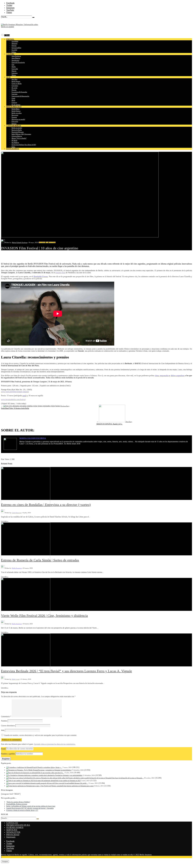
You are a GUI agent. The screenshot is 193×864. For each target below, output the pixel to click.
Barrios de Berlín (17, 130)
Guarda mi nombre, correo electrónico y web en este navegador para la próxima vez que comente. (40, 735)
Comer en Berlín (17, 83)
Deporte (14, 90)
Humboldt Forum (40, 277)
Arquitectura (15, 60)
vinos (157, 376)
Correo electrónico (8, 726)
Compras (14, 102)
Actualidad (15, 41)
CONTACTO (12, 823)
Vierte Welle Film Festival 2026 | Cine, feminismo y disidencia (44, 616)
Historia (14, 71)
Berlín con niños (17, 113)
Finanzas (14, 117)
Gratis (13, 98)
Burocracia (15, 115)
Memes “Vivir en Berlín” (19, 138)
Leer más (4, 521)
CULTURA (52, 242)
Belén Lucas (15, 679)
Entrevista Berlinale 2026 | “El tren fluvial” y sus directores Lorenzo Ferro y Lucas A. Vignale (66, 671)
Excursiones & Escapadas (19, 92)
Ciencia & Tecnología (18, 62)
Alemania (14, 43)
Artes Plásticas (16, 58)
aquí (24, 396)
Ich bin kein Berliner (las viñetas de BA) (24, 144)
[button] (2, 35)
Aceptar (5, 861)
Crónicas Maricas (17, 136)
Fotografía (15, 69)
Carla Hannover (17, 512)
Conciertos (15, 85)
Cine (13, 64)
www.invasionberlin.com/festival (13, 400)
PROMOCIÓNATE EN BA (18, 825)
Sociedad (14, 50)
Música (14, 75)
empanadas (164, 376)
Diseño (14, 66)
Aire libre (14, 79)
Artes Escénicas (16, 56)
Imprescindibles (16, 47)
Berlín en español (17, 128)
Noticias (14, 45)
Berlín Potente (16, 81)
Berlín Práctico (16, 111)
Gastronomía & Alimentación (20, 96)
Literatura (14, 73)
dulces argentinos (177, 376)
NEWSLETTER (13, 832)
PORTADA (10, 39)
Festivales (14, 94)
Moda (13, 100)
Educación (15, 121)
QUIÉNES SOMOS (14, 827)
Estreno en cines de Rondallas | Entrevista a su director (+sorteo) (46, 505)
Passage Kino (60, 273)
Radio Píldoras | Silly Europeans (21, 134)
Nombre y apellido (8, 754)
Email (3, 749)
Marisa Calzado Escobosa (19, 242)
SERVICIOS (11, 830)
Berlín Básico (16, 109)
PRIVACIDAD (12, 834)
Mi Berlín (14, 140)
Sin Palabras (15, 142)
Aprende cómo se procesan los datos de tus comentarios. (54, 744)
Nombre (4, 721)
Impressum (10, 837)
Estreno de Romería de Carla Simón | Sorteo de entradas (40, 560)
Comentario (6, 717)
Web (2, 730)
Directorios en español (18, 119)
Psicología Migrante (18, 132)
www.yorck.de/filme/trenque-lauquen (15, 392)
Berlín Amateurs (17, 568)
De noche (14, 88)
